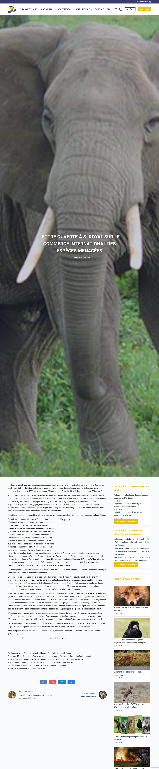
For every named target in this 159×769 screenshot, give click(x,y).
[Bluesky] (71, 682)
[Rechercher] (121, 9)
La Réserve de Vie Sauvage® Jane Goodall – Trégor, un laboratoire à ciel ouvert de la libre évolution (132, 542)
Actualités (46, 9)
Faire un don (144, 9)
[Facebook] (43, 682)
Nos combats (64, 9)
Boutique (99, 9)
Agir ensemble (83, 9)
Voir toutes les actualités (126, 522)
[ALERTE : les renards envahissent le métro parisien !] (132, 596)
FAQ (108, 9)
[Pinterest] (52, 682)
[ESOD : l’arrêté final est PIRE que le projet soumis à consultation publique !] (132, 628)
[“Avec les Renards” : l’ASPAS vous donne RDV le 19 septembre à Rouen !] (132, 692)
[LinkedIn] (62, 682)
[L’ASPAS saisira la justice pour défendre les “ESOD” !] (132, 724)
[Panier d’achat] (116, 9)
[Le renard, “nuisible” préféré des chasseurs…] (132, 660)
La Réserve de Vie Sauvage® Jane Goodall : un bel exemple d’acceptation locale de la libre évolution (132, 551)
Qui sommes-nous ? (29, 9)
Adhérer (130, 9)
